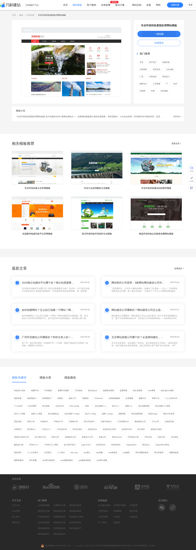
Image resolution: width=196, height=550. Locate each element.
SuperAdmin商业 (162, 445)
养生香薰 (33, 460)
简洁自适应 (77, 429)
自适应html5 (127, 429)
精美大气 (72, 398)
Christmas (98, 398)
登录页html (100, 445)
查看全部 (175, 143)
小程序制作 (103, 511)
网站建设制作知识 (61, 534)
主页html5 (59, 406)
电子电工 (153, 62)
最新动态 (16, 522)
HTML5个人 (34, 445)
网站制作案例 (75, 505)
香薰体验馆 (173, 452)
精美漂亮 (18, 452)
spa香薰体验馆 (66, 460)
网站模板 (77, 5)
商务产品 (155, 398)
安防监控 (156, 69)
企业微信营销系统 (105, 505)
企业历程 (16, 511)
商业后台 (146, 445)
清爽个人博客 (36, 414)
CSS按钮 (78, 390)
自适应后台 (92, 429)
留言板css (31, 429)
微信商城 (134, 511)
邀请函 (117, 522)
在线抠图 (134, 505)
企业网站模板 (44, 505)
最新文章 (19, 268)
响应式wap (152, 414)
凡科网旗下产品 (31, 5)
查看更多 (178, 268)
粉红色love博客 (167, 390)
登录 (191, 5)
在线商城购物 (114, 398)
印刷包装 (153, 76)
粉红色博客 (137, 390)
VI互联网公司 (123, 421)
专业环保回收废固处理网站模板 (159, 25)
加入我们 (16, 517)
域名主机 (161, 437)
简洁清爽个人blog (72, 414)
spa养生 (87, 452)
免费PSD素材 (63, 390)
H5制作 (117, 517)
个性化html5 (62, 429)
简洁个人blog (90, 414)
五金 (141, 62)
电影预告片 (32, 398)
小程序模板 (103, 517)
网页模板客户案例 (45, 534)
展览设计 (166, 76)
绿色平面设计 (106, 421)
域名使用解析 (44, 522)
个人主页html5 (171, 398)
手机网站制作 (44, 517)
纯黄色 (60, 398)
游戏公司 (102, 437)
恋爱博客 (123, 390)
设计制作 (141, 429)
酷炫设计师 (18, 445)
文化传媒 (169, 69)
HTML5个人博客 (51, 445)
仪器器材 (143, 69)
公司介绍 (16, 505)
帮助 (158, 5)
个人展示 (61, 452)
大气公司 (155, 421)
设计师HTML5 (69, 445)
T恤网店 (85, 398)
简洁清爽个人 (100, 406)
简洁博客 (46, 406)
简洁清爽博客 (144, 406)
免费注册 (175, 5)
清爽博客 (122, 414)
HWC (87, 406)
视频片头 (142, 398)
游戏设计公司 (87, 437)
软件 (175, 84)
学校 (153, 91)
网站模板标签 (44, 528)
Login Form (86, 445)
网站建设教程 (75, 511)
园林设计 (143, 84)
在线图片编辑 (120, 505)
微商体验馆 (18, 460)
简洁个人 (115, 406)
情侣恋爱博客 (137, 414)
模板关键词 (19, 377)
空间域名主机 (133, 437)
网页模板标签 (60, 528)
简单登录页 (116, 445)
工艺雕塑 (156, 84)
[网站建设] (10, 4)
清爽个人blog (107, 414)
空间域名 (174, 437)
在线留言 (18, 429)
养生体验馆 (158, 452)
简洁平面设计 (89, 421)
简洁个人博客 (19, 414)
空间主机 (148, 437)
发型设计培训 (19, 390)
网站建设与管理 (76, 517)
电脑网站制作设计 (61, 517)
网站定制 (136, 5)
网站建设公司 (140, 421)
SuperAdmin (131, 445)
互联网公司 (73, 421)
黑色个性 (31, 421)
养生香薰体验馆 (141, 452)
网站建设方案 (60, 522)
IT (167, 84)
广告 (141, 76)
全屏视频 (129, 398)
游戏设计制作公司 (21, 437)
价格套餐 (105, 5)
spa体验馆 (112, 452)
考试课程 (164, 91)
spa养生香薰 (102, 460)
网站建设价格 (60, 511)
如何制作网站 (75, 522)
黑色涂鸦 (18, 421)
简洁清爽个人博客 (162, 406)
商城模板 (118, 511)
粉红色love (92, 390)
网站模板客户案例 (76, 528)
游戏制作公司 (70, 437)
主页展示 (48, 452)
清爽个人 (129, 406)
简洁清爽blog (53, 414)
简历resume (117, 437)
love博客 (151, 390)
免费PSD (35, 390)
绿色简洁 (44, 421)
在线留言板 (169, 421)
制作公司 (55, 437)
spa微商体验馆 (84, 460)
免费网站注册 (60, 505)
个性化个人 (46, 429)
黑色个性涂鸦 (168, 414)
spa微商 (126, 452)
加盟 (148, 5)
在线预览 (159, 43)
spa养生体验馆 (48, 460)
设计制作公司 (40, 437)
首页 (65, 5)
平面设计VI (58, 421)
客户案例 (91, 5)
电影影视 (18, 398)
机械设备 (166, 62)
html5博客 (32, 406)
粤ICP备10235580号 (131, 546)
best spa (74, 452)
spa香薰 (99, 452)
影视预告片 (47, 398)
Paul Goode (74, 406)
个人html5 (18, 406)
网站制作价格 (44, 511)
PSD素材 (48, 390)
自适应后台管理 (109, 429)
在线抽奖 (134, 517)
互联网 (142, 91)
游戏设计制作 (156, 429)
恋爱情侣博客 (108, 390)
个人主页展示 (32, 452)
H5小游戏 (102, 522)
